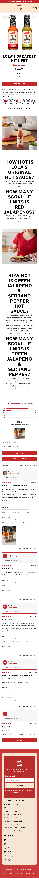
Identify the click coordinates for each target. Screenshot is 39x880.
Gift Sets (6, 814)
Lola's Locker (8, 824)
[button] (19, 408)
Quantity (19, 73)
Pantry (6, 811)
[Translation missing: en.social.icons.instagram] (23, 108)
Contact (16, 824)
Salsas (6, 808)
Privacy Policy (26, 790)
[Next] (9, 17)
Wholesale (17, 818)
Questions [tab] (16, 448)
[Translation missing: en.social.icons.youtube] (20, 108)
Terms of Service (30, 873)
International (18, 821)
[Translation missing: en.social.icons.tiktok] (29, 108)
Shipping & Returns (20, 827)
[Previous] (4, 17)
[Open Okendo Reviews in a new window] (9, 442)
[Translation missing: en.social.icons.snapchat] (26, 108)
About (16, 804)
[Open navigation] (3, 7)
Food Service (8, 827)
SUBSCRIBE (19, 785)
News (16, 808)
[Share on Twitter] (17, 108)
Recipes (6, 818)
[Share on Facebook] (14, 108)
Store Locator (8, 821)
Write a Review (23, 459)
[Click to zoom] (34, 17)
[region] (19, 433)
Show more (5, 96)
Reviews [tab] (6, 448)
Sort (21, 465)
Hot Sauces (7, 804)
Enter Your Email (10, 776)
